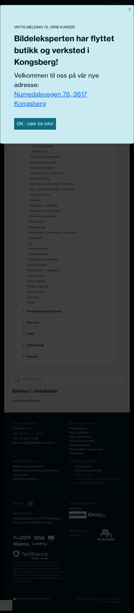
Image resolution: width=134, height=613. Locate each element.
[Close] (129, 9)
